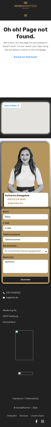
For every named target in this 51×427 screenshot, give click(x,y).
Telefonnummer (11, 234)
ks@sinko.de (15, 203)
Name (6, 211)
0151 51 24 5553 (17, 199)
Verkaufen (12, 415)
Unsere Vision (37, 415)
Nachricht (8, 257)
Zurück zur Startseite (25, 57)
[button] (25, 15)
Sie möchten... (10, 246)
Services (24, 415)
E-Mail (6, 223)
